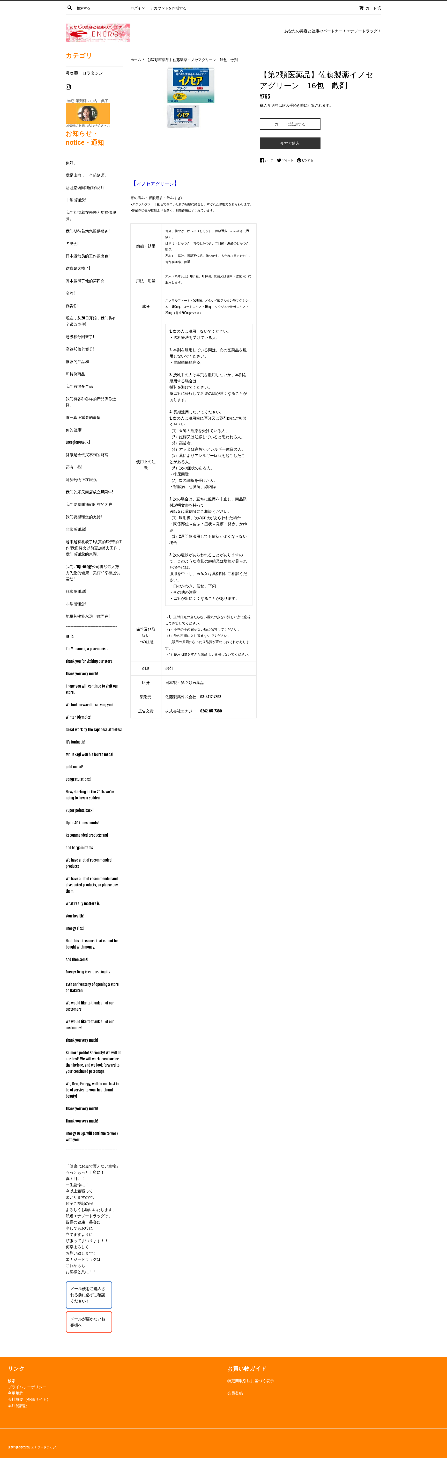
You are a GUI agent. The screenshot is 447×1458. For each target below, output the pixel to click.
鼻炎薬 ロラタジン (84, 73)
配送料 (273, 105)
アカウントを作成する (168, 8)
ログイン (137, 8)
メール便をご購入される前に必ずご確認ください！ (87, 1294)
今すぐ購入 (290, 143)
